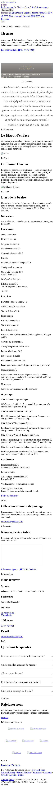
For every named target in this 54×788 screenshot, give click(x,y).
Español (27, 13)
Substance (37, 772)
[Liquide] (16, 754)
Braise (4, 5)
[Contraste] (11, 742)
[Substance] (28, 742)
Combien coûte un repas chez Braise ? (20, 682)
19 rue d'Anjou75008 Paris (7, 614)
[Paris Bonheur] (34, 754)
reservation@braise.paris (12, 521)
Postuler (4, 717)
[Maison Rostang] (16, 730)
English (12, 13)
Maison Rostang (8, 772)
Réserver (5, 19)
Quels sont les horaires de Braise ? (18, 664)
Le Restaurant (7, 7)
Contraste (47, 772)
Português (43, 13)
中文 (6, 16)
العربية (19, 16)
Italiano (35, 13)
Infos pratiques (41, 7)
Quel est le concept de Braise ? (17, 690)
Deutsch (19, 13)
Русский (27, 16)
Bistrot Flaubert (24, 772)
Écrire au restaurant (9, 496)
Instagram (5, 765)
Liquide (12, 775)
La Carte (25, 7)
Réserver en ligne (8, 569)
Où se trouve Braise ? (12, 673)
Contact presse (7, 779)
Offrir (32, 7)
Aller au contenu (8, 2)
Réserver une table (9, 50)
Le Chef (17, 7)
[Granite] (44, 742)
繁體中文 (35, 16)
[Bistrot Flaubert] (38, 730)
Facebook (15, 765)
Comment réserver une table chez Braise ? (23, 656)
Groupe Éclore (38, 770)
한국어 (12, 16)
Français (4, 13)
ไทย (42, 16)
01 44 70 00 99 (7, 626)
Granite (4, 775)
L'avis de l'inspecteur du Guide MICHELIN (28, 125)
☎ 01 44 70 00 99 (26, 50)
